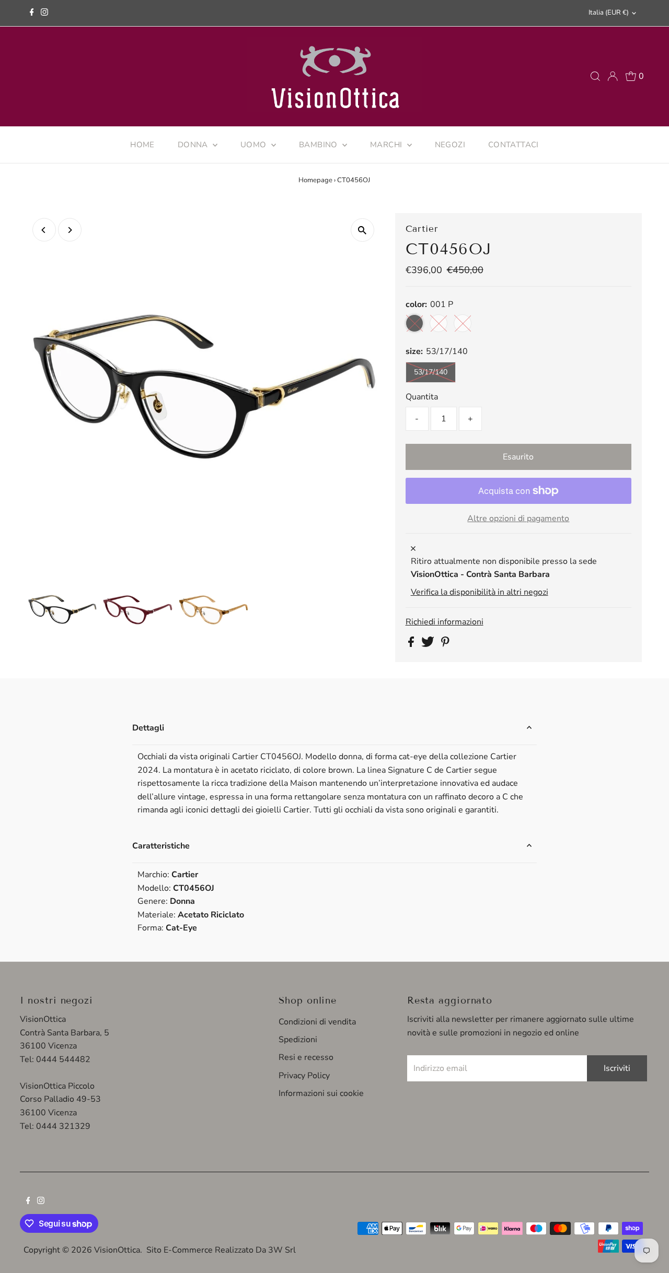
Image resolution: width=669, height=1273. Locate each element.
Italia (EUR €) (609, 12)
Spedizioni (298, 1039)
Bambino (319, 144)
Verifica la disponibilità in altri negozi (479, 592)
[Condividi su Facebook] (412, 644)
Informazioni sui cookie (321, 1093)
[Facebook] (32, 13)
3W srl (282, 1250)
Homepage (315, 180)
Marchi (387, 144)
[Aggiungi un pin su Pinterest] (445, 644)
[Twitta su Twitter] (428, 644)
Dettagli (148, 728)
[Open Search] (595, 76)
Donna (194, 144)
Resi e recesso (306, 1057)
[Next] (70, 230)
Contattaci (513, 144)
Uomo (254, 144)
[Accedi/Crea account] (612, 76)
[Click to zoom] (362, 230)
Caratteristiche (161, 846)
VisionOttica (117, 1250)
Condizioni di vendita (317, 1022)
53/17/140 (430, 372)
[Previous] (44, 230)
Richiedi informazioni (444, 622)
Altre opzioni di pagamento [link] (518, 518)
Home (142, 144)
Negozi (450, 144)
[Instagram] (44, 13)
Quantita (422, 397)
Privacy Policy (304, 1075)
